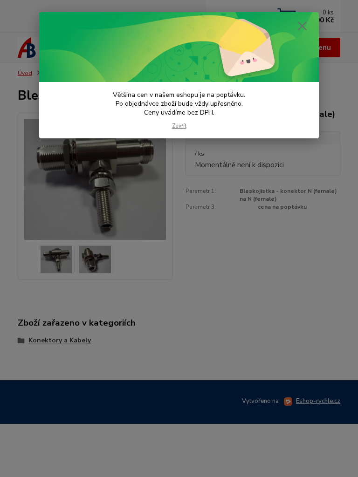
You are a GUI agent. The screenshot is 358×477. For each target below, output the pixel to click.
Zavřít (179, 126)
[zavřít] (302, 26)
